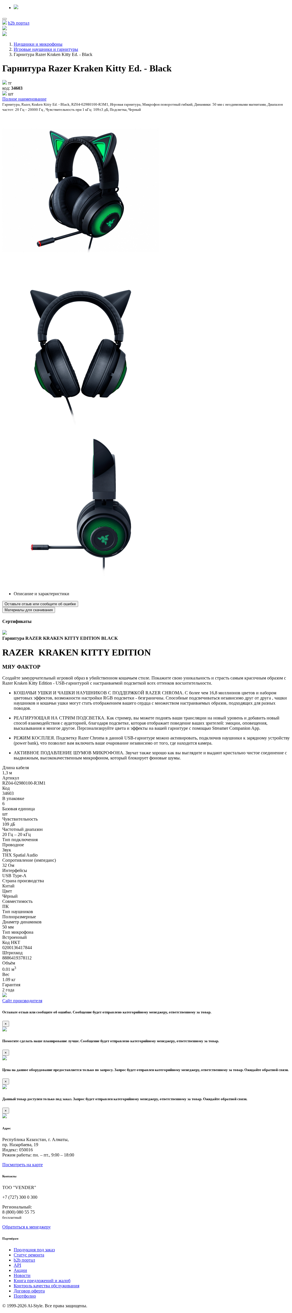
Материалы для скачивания (29, 610)
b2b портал (18, 23)
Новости (22, 1275)
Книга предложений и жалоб (42, 1280)
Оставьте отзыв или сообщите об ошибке (40, 604)
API (17, 1265)
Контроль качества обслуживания (46, 1285)
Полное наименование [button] (24, 99)
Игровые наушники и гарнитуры (46, 49)
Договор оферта (29, 1290)
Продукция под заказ (34, 1249)
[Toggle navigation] (4, 19)
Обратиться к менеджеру (26, 1226)
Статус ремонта (29, 1254)
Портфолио (25, 1296)
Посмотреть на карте (22, 1164)
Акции (20, 1270)
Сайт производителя (22, 1000)
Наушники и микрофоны (38, 44)
